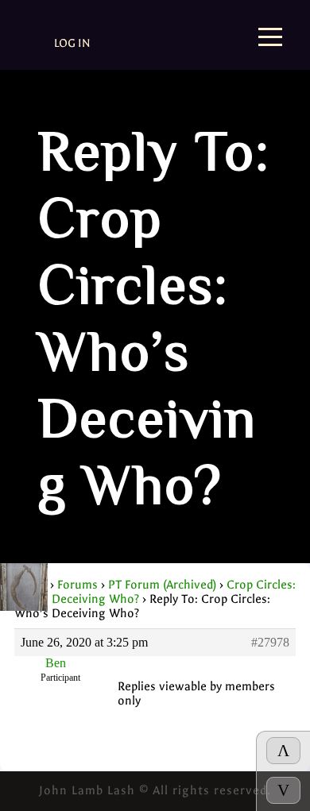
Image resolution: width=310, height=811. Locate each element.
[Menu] (270, 38)
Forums (77, 584)
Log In (72, 43)
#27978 (270, 642)
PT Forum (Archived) (162, 584)
